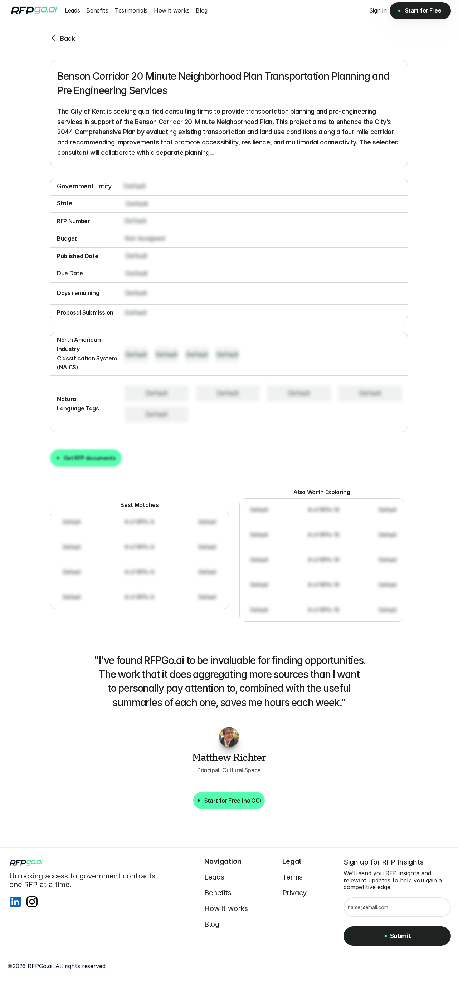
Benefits (217, 892)
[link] (378, 10)
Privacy (294, 892)
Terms (292, 877)
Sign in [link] (378, 10)
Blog (211, 924)
